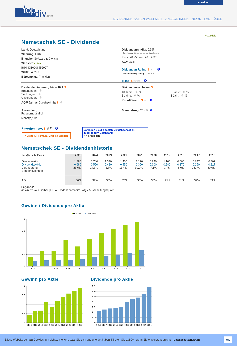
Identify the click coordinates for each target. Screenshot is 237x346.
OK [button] (228, 339)
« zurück (210, 35)
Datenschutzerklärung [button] (186, 339)
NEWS (196, 18)
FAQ (207, 18)
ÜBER (218, 18)
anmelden (203, 2)
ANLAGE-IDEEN (177, 18)
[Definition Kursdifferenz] (149, 100)
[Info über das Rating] (157, 69)
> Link (37, 63)
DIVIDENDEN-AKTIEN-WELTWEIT (137, 18)
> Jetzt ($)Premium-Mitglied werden (46, 135)
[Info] (144, 80)
